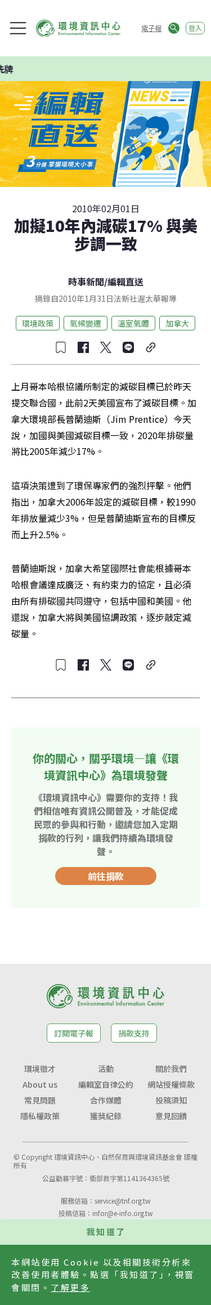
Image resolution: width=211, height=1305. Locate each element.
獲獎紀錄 (106, 1115)
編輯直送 (125, 281)
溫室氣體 (133, 323)
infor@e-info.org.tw (122, 1213)
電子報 (151, 28)
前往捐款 (106, 876)
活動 (106, 1068)
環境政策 (37, 323)
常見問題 (40, 1100)
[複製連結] (150, 347)
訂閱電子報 (73, 1033)
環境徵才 (40, 1068)
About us (40, 1084)
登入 (195, 28)
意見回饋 (171, 1115)
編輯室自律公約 (105, 1084)
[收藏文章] (60, 347)
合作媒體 (106, 1100)
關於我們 (171, 1068)
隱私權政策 (40, 1115)
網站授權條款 (171, 1084)
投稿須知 (171, 1100)
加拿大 (177, 323)
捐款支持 (134, 1033)
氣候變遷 (85, 323)
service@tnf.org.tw (123, 1200)
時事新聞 (86, 281)
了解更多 (70, 1287)
